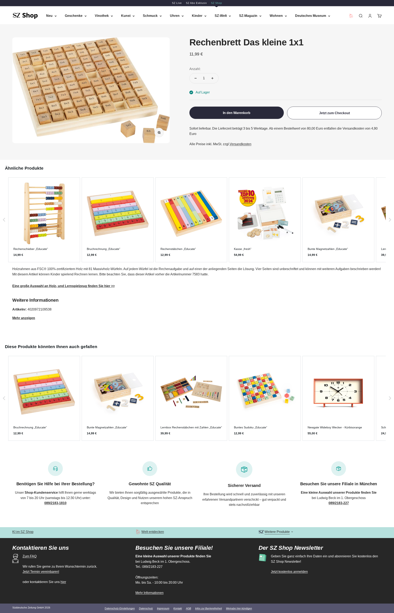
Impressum (163, 608)
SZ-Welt (221, 15)
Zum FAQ (30, 556)
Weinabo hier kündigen (239, 608)
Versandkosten (240, 144)
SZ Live (177, 3)
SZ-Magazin (248, 15)
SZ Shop (216, 3)
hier (63, 582)
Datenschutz (146, 608)
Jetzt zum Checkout (334, 113)
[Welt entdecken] (138, 531)
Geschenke (73, 15)
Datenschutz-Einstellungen (120, 608)
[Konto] (370, 16)
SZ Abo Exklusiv (196, 3)
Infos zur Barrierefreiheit (208, 608)
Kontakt (177, 608)
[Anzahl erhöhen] (212, 78)
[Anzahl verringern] (196, 78)
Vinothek (102, 15)
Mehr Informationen (149, 593)
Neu (49, 15)
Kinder (197, 15)
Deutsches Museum (310, 15)
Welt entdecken (152, 532)
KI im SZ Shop (22, 532)
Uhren (175, 15)
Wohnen (276, 15)
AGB (188, 608)
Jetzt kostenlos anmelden (289, 571)
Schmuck (150, 15)
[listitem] (44, 219)
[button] (4, 220)
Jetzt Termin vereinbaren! (41, 571)
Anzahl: (194, 69)
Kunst (126, 15)
